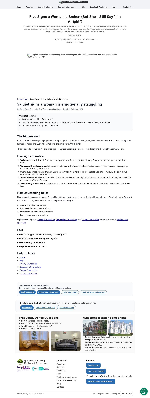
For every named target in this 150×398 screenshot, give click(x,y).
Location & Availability (98, 7)
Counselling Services (66, 7)
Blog (84, 7)
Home (19, 7)
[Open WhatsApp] (144, 391)
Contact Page (128, 7)
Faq (113, 7)
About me (29, 7)
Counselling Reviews (45, 7)
